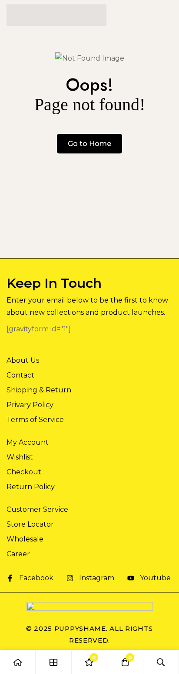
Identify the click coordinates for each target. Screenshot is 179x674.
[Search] (161, 662)
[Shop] (53, 662)
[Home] (18, 662)
